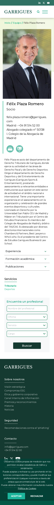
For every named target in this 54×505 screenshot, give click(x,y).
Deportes (9, 289)
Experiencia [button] (13, 251)
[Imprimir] (10, 148)
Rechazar (36, 496)
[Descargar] (19, 148)
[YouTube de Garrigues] (48, 2)
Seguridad (11, 420)
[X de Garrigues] (44, 2)
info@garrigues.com (16, 447)
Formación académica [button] (20, 258)
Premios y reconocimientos (20, 402)
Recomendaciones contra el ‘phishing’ (26, 428)
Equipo (17, 23)
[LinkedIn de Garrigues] (39, 2)
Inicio (7, 23)
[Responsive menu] (45, 11)
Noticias (9, 409)
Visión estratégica (14, 387)
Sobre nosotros (14, 379)
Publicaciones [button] (15, 266)
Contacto (10, 438)
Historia (9, 406)
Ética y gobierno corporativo (21, 394)
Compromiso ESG (14, 390)
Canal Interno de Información (21, 398)
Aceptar (16, 496)
